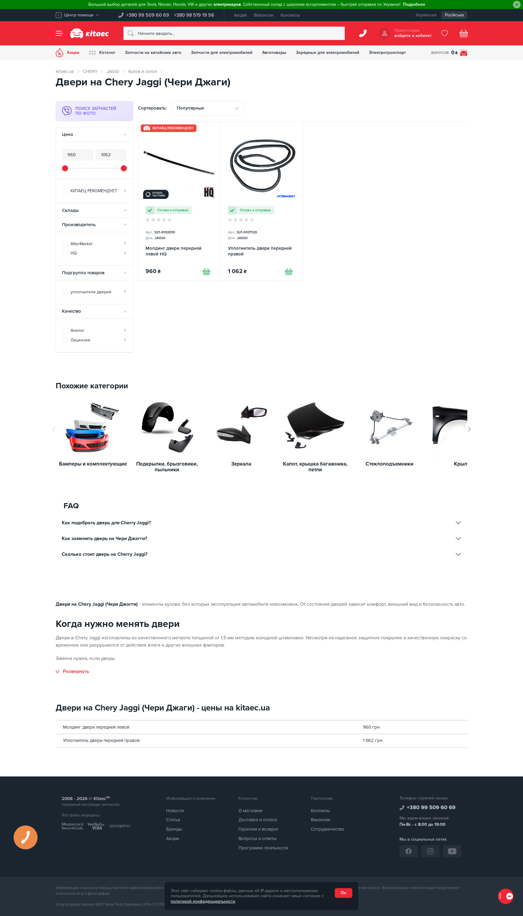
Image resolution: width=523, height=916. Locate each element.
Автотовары (274, 52)
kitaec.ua (65, 71)
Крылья (463, 464)
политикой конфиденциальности (203, 901)
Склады (70, 210)
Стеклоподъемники (389, 464)
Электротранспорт (387, 52)
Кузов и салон (142, 71)
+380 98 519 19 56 (194, 15)
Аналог (98, 330)
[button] (469, 429)
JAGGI (113, 71)
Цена (67, 134)
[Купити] (206, 271)
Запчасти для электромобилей (221, 52)
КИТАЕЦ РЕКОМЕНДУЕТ (98, 190)
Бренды (174, 829)
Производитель (79, 224)
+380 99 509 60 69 (147, 15)
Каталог (107, 52)
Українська (426, 15)
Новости (175, 810)
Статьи (173, 819)
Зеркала (241, 464)
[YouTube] (452, 851)
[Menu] (59, 33)
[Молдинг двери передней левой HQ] (179, 201)
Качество (71, 311)
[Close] (517, 4)
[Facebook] (409, 851)
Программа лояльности (263, 848)
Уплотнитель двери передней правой (101, 740)
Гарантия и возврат (258, 829)
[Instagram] (430, 851)
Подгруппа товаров (83, 272)
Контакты (290, 15)
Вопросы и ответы (257, 838)
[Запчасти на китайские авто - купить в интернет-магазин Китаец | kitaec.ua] (89, 33)
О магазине (250, 810)
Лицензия (98, 340)
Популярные (190, 108)
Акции (240, 15)
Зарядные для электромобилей (327, 52)
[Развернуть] (72, 671)
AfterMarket (98, 243)
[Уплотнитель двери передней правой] (262, 201)
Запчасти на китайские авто (153, 52)
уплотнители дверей (98, 292)
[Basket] (464, 33)
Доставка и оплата (257, 819)
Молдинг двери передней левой (96, 727)
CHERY (90, 71)
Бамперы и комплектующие (93, 464)
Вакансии (263, 15)
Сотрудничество (327, 829)
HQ (98, 253)
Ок (343, 892)
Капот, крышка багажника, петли (315, 467)
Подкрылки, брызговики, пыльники (167, 467)
